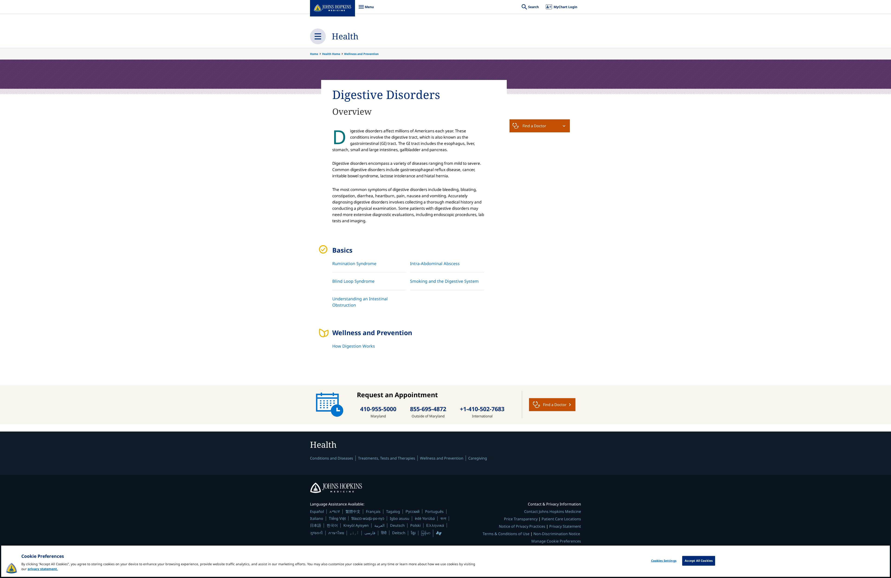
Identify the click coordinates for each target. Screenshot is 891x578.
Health (345, 36)
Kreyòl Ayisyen (356, 525)
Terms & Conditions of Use (506, 533)
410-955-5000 (378, 409)
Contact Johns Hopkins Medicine (552, 511)
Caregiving (477, 458)
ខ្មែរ (413, 532)
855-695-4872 (428, 409)
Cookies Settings (663, 561)
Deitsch (398, 532)
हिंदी (384, 532)
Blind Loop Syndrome (353, 281)
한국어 (332, 525)
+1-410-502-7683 (482, 409)
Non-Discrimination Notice (556, 533)
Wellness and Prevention (361, 54)
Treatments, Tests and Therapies (386, 458)
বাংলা (443, 518)
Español (317, 511)
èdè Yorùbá (425, 518)
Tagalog (393, 511)
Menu (366, 9)
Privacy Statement (565, 526)
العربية (379, 525)
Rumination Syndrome (354, 263)
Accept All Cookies (699, 561)
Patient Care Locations (561, 518)
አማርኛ (334, 511)
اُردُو (354, 532)
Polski (415, 525)
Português (434, 511)
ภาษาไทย (336, 532)
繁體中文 (352, 511)
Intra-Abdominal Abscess (435, 263)
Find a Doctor (534, 125)
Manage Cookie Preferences (556, 541)
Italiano (316, 518)
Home (314, 54)
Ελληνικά (435, 525)
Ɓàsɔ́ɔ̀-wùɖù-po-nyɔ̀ (367, 518)
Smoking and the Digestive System (444, 281)
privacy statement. (43, 569)
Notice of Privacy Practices (522, 526)
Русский (413, 511)
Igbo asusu (399, 518)
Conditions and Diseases (331, 458)
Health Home (331, 54)
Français (373, 511)
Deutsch (397, 525)
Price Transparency (521, 518)
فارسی (370, 532)
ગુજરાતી (316, 532)
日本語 (315, 525)
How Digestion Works (353, 346)
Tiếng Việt (337, 518)
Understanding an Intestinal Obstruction (360, 302)
